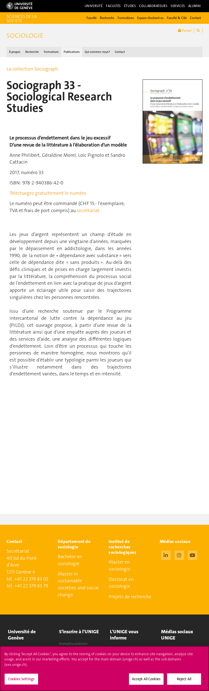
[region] (104, 668)
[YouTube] (192, 554)
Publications (72, 52)
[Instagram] (179, 554)
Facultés (113, 6)
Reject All (184, 679)
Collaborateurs (153, 6)
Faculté (92, 18)
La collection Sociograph (32, 69)
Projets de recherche (130, 596)
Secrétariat (18, 551)
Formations (126, 18)
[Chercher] (198, 30)
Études (130, 6)
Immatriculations (73, 643)
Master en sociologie (119, 565)
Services (178, 6)
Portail (186, 30)
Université (94, 6)
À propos (14, 52)
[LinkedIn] (166, 554)
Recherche (107, 18)
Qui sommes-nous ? (97, 52)
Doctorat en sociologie (121, 583)
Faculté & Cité (177, 18)
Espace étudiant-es (150, 18)
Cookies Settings (21, 679)
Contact (195, 18)
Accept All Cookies (146, 679)
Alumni (194, 6)
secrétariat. (88, 210)
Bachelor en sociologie (70, 560)
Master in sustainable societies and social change (78, 584)
